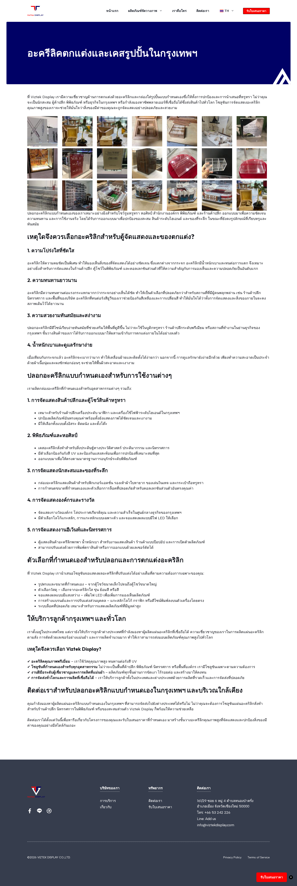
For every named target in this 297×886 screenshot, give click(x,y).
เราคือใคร (179, 11)
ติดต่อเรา (202, 11)
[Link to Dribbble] (49, 810)
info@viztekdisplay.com (215, 825)
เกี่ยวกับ (106, 807)
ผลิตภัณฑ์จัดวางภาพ (142, 11)
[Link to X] (29, 810)
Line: (201, 819)
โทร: (200, 812)
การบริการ (108, 801)
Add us (210, 819)
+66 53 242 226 (217, 812)
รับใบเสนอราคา (256, 11)
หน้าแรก (112, 11)
